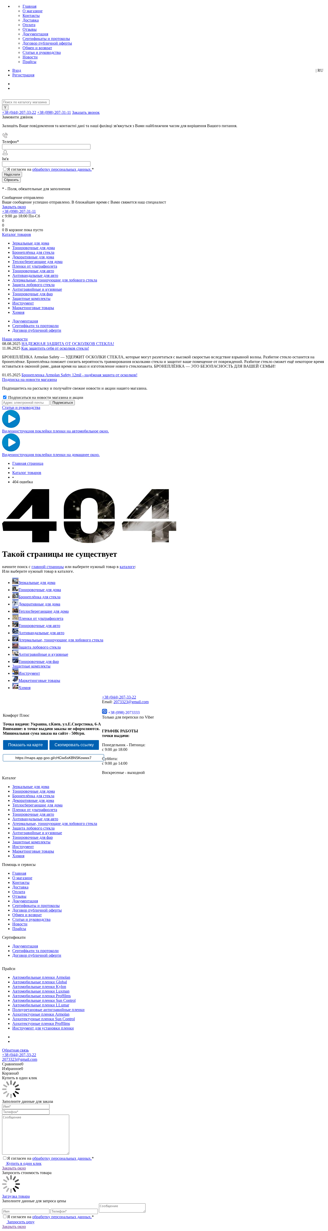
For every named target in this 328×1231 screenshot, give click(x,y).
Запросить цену (20, 1222)
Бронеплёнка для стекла (39, 597)
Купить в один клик (23, 1163)
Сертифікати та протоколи (35, 326)
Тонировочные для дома (39, 590)
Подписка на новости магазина (29, 379)
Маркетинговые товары (39, 680)
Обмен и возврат (37, 48)
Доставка (31, 20)
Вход (16, 70)
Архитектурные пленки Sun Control (43, 1019)
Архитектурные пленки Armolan (40, 1014)
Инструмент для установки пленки (43, 1028)
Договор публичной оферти (36, 330)
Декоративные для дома (39, 604)
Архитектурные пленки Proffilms (41, 1023)
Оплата (29, 25)
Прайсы (29, 61)
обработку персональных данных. (62, 169)
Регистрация (23, 75)
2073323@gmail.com (131, 702)
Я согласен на (50, 169)
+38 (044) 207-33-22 (19, 112)
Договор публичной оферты (47, 43)
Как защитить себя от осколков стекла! (55, 348)
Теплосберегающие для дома (43, 611)
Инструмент (29, 673)
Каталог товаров (16, 234)
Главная (29, 6)
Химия (24, 687)
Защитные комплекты (31, 666)
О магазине (33, 11)
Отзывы (30, 29)
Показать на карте (25, 745)
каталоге (127, 566)
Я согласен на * (50, 1158)
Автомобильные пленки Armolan (41, 977)
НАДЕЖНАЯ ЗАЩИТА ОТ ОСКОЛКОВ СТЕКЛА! (68, 343)
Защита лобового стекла (39, 647)
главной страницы (48, 566)
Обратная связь (15, 1050)
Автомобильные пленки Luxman (40, 991)
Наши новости (15, 339)
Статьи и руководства (42, 52)
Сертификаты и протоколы (46, 38)
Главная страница (27, 463)
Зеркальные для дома (36, 582)
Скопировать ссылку (74, 745)
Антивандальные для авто (41, 633)
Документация (35, 34)
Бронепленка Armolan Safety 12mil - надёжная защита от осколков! (79, 375)
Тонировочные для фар (38, 661)
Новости (30, 57)
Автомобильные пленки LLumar (40, 1005)
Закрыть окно (14, 207)
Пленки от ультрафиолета (40, 618)
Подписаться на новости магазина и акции (45, 397)
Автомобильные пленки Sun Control (44, 1000)
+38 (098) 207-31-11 (54, 112)
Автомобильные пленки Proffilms (41, 996)
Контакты (31, 15)
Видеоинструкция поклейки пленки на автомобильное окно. (55, 431)
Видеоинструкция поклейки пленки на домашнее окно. (51, 454)
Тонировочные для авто (39, 625)
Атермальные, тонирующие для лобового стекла (60, 640)
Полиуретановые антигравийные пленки (48, 1009)
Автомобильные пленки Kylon (39, 986)
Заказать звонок (86, 112)
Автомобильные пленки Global (39, 982)
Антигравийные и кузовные (43, 654)
